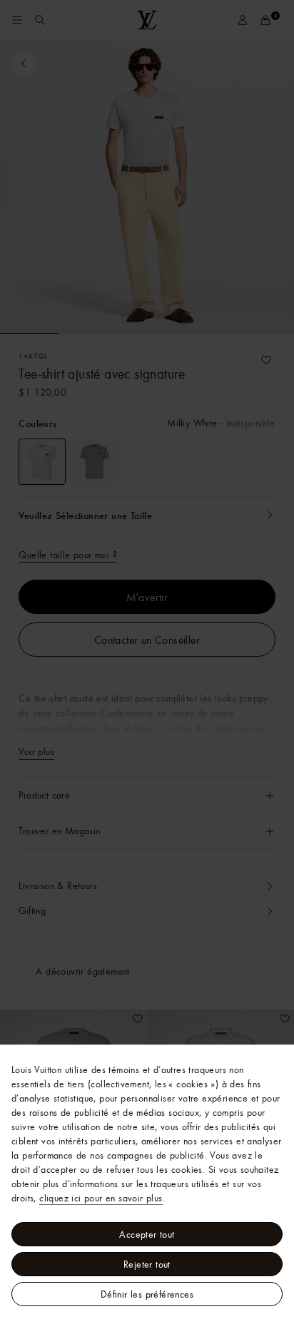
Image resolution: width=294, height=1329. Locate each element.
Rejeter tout (147, 1264)
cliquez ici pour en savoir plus (100, 1197)
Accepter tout (146, 1234)
